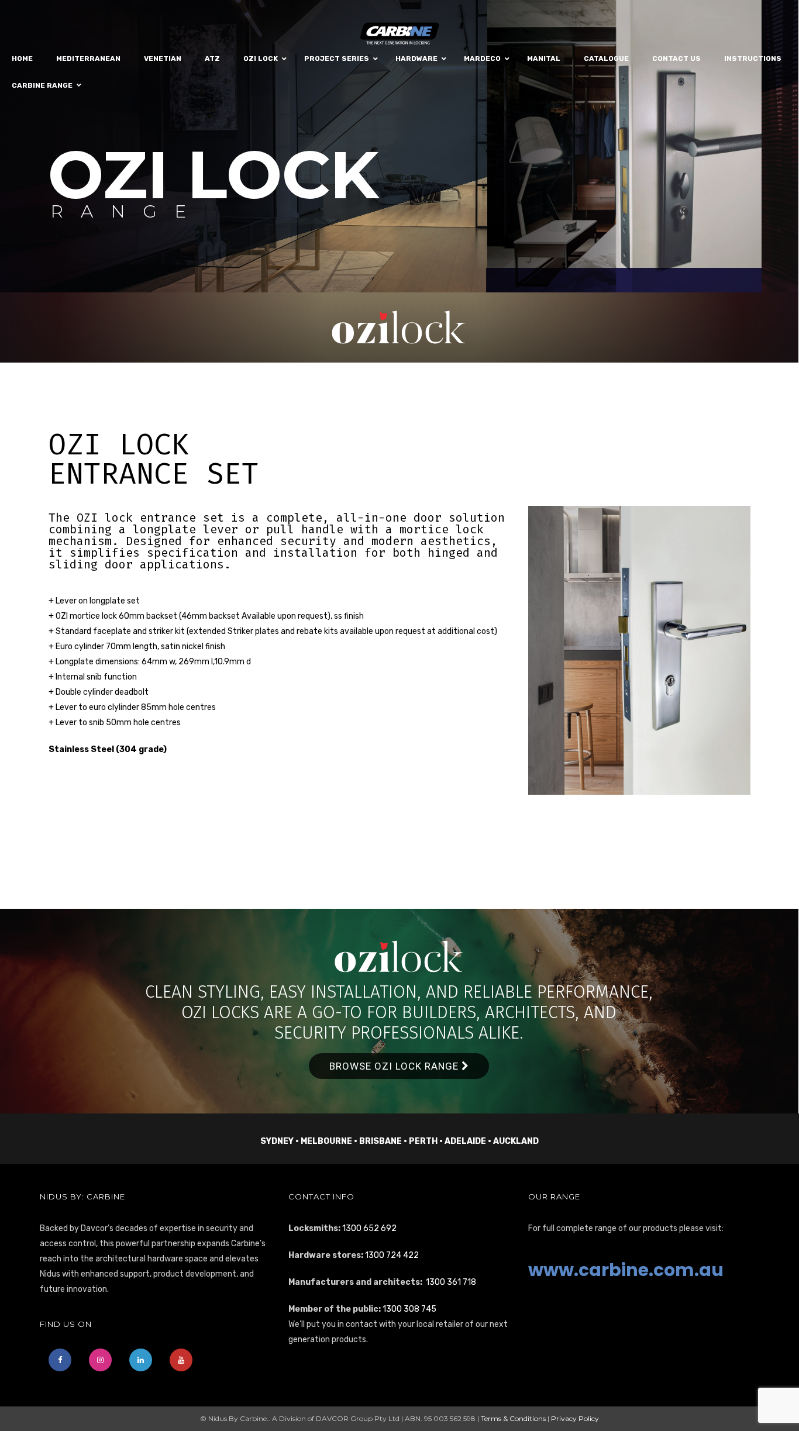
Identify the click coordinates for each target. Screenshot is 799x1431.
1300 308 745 (409, 1309)
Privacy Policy (575, 1418)
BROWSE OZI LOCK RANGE (395, 1066)
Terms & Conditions (513, 1418)
